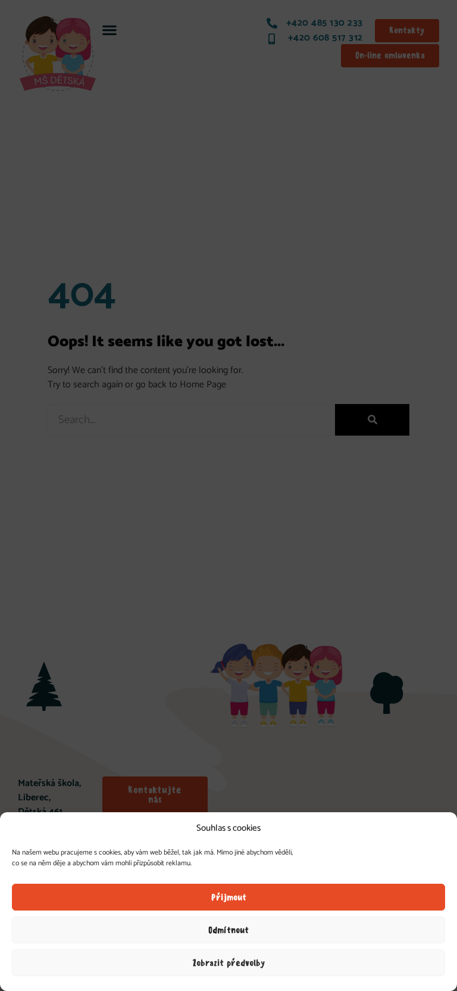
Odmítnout (228, 930)
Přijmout (228, 897)
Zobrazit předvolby (228, 963)
